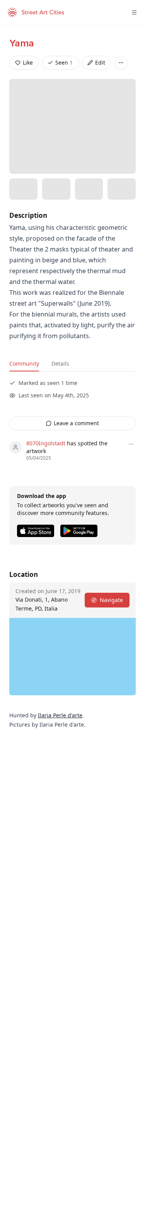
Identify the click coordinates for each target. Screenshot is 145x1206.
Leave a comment (76, 423)
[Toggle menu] (134, 12)
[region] (72, 656)
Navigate (111, 600)
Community (24, 363)
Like (28, 62)
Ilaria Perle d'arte (60, 715)
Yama (21, 43)
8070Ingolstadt (45, 443)
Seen (64, 62)
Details (60, 363)
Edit (100, 62)
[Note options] (131, 444)
